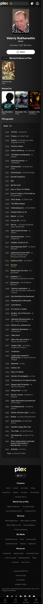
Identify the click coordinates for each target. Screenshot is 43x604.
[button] (37, 3)
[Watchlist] (32, 3)
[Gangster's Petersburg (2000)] (35, 103)
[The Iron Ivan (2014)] (8, 72)
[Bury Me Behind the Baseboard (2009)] (8, 103)
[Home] (4, 3)
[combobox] (21, 3)
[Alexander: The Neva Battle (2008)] (21, 103)
